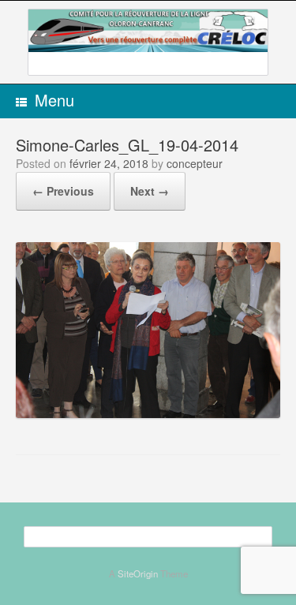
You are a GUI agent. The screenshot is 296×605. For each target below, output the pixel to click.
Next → (149, 191)
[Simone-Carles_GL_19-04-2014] (148, 413)
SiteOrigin (138, 573)
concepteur (195, 163)
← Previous (63, 191)
